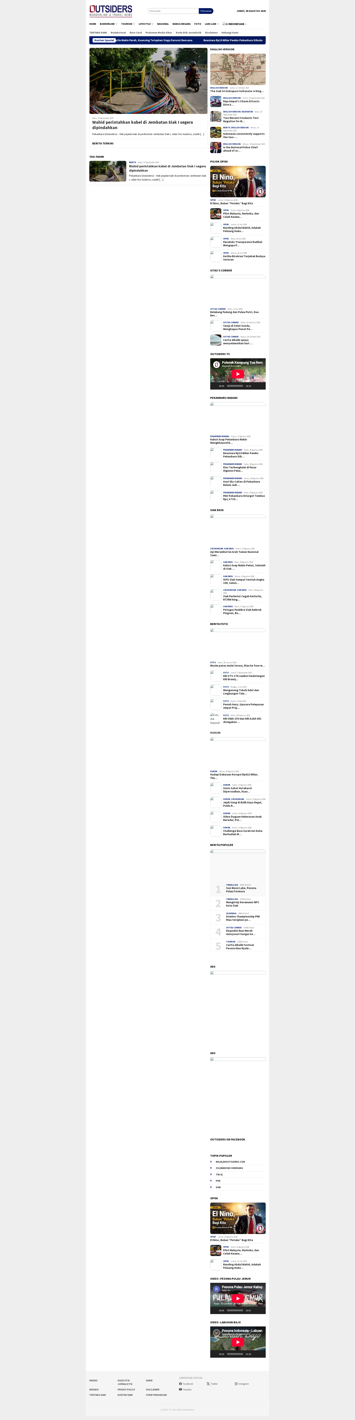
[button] (235, 24)
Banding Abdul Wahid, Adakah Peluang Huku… (242, 229)
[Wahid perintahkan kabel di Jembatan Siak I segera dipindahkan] (148, 81)
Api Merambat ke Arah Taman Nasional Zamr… (234, 553)
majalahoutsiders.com (230, 1161)
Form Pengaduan (156, 1395)
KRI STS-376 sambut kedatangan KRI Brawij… (244, 677)
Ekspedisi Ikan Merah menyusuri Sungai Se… (241, 932)
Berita (132, 162)
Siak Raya (229, 548)
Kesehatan (247, 111)
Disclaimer (152, 1389)
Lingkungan (216, 548)
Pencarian (206, 11)
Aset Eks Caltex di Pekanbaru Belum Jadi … (241, 483)
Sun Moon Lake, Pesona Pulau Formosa (241, 889)
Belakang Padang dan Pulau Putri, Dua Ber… (234, 313)
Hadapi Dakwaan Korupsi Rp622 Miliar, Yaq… (234, 776)
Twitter (214, 1383)
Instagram (244, 1383)
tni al (219, 1174)
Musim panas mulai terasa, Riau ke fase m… (237, 665)
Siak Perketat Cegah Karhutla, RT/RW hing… (242, 597)
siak (218, 1187)
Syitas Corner (218, 309)
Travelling (232, 884)
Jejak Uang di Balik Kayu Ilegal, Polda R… (242, 804)
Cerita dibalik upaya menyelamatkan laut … (238, 341)
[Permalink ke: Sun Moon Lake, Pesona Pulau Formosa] (238, 865)
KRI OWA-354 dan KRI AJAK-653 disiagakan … (242, 720)
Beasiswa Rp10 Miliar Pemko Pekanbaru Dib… (240, 455)
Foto (213, 662)
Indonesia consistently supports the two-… (244, 135)
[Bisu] (255, 386)
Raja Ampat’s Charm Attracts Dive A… (241, 103)
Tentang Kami (97, 1395)
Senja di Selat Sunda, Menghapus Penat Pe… (238, 327)
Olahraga (231, 913)
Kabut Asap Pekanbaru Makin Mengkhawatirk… (228, 441)
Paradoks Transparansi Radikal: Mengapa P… (243, 243)
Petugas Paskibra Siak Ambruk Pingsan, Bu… (242, 611)
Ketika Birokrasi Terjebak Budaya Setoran (244, 258)
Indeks (93, 1380)
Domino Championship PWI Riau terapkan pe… (243, 918)
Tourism (230, 941)
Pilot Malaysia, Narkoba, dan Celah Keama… (241, 215)
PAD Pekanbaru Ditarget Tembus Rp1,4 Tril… (244, 497)
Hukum (215, 732)
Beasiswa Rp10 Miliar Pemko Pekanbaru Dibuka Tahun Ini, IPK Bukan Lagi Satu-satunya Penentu (215, 40)
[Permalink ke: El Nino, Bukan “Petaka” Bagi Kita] (238, 181)
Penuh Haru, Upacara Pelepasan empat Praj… (243, 706)
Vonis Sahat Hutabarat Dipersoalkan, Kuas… (237, 789)
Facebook (188, 1383)
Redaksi (94, 1389)
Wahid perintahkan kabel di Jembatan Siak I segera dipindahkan (142, 125)
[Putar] (215, 386)
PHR (218, 1180)
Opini (213, 200)
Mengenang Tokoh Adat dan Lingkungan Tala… (241, 691)
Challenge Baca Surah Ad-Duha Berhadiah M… (242, 832)
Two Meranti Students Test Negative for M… (241, 119)
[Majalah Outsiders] (111, 10)
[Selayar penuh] (261, 386)
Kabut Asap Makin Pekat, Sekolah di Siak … (244, 567)
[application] (238, 374)
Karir (149, 1380)
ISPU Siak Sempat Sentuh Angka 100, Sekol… (243, 581)
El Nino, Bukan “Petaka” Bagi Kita (231, 203)
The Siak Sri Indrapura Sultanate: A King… (237, 91)
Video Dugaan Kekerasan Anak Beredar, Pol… (242, 818)
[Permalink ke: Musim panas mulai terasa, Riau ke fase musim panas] (238, 644)
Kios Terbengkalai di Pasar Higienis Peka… (239, 469)
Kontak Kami (125, 1395)
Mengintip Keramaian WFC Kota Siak (242, 904)
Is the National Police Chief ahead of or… (240, 149)
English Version (219, 88)
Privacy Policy (126, 1389)
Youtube (187, 1389)
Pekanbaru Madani (219, 436)
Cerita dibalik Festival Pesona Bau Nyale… (240, 946)
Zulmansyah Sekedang (229, 1168)
